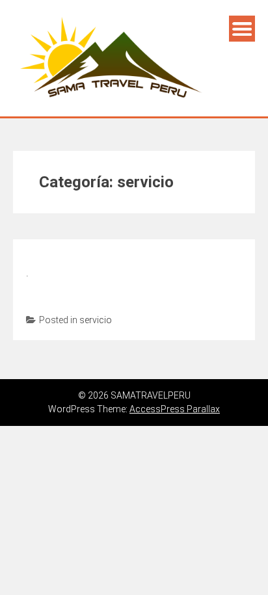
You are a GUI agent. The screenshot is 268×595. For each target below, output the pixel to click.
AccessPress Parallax (174, 409)
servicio (95, 320)
